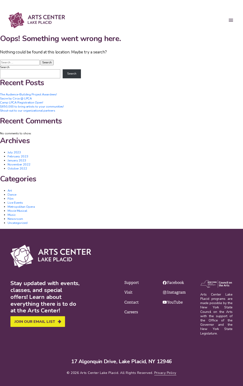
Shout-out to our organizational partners (27, 110)
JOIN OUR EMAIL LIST (34, 321)
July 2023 (14, 152)
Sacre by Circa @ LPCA (16, 98)
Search (4, 67)
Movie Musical (17, 211)
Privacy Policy (165, 373)
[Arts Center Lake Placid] (36, 20)
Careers (131, 312)
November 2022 (19, 164)
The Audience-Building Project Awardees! (28, 94)
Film (11, 199)
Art (10, 190)
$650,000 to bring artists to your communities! (32, 106)
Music (12, 215)
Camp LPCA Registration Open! (21, 102)
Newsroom (15, 219)
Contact (131, 302)
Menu (231, 20)
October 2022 (17, 168)
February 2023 (18, 156)
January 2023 (17, 160)
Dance (12, 195)
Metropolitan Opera (21, 207)
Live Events (15, 203)
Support (131, 282)
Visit (128, 292)
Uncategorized (18, 223)
